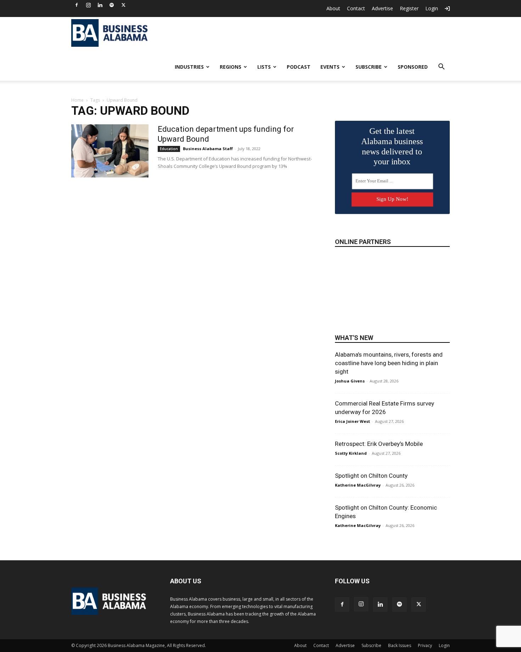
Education (169, 148)
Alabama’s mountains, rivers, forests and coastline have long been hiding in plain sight (389, 363)
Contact (356, 8)
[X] (123, 5)
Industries (189, 66)
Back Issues (399, 645)
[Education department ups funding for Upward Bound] (110, 150)
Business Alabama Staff (208, 148)
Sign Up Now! (392, 199)
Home (77, 100)
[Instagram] (88, 5)
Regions (230, 66)
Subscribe (368, 66)
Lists (264, 66)
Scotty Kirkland (351, 453)
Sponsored (413, 66)
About (333, 8)
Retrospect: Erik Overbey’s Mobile (379, 443)
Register (409, 8)
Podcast (298, 66)
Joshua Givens (350, 381)
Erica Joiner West (352, 421)
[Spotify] (111, 5)
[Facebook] (76, 5)
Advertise (382, 8)
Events (330, 66)
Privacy (425, 645)
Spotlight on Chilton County (371, 475)
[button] (441, 67)
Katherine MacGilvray (358, 485)
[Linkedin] (100, 5)
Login (431, 8)
